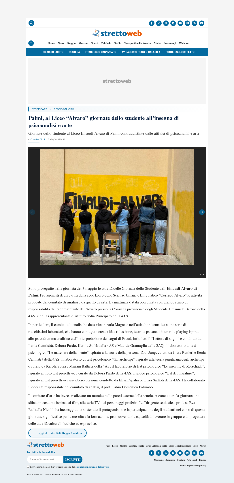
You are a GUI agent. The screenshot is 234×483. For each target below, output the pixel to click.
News (61, 43)
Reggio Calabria (64, 109)
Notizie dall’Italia (183, 445)
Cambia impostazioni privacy (192, 465)
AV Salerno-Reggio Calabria (141, 52)
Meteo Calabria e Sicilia (156, 445)
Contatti (181, 459)
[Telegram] (173, 23)
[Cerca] (31, 23)
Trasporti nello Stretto (137, 43)
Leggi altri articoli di (59, 433)
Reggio (71, 43)
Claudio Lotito (53, 52)
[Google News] (187, 23)
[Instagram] (159, 23)
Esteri (195, 445)
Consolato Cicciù (38, 139)
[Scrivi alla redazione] (201, 23)
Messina (83, 43)
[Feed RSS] (194, 23)
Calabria (106, 43)
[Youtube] (180, 23)
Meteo (157, 43)
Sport (94, 43)
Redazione (170, 459)
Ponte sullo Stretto (180, 52)
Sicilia (117, 43)
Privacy (202, 459)
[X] (166, 23)
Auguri (203, 445)
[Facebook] (151, 23)
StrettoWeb (39, 109)
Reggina (74, 52)
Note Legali (192, 459)
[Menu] (31, 43)
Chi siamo (159, 459)
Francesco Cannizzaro (100, 52)
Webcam (184, 43)
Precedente (32, 212)
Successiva (202, 212)
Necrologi (170, 43)
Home (51, 43)
